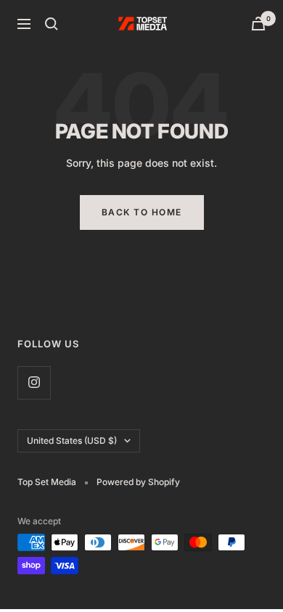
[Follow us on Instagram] (33, 382)
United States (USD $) (72, 440)
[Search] (51, 23)
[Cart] (258, 23)
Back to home (142, 212)
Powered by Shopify (138, 481)
